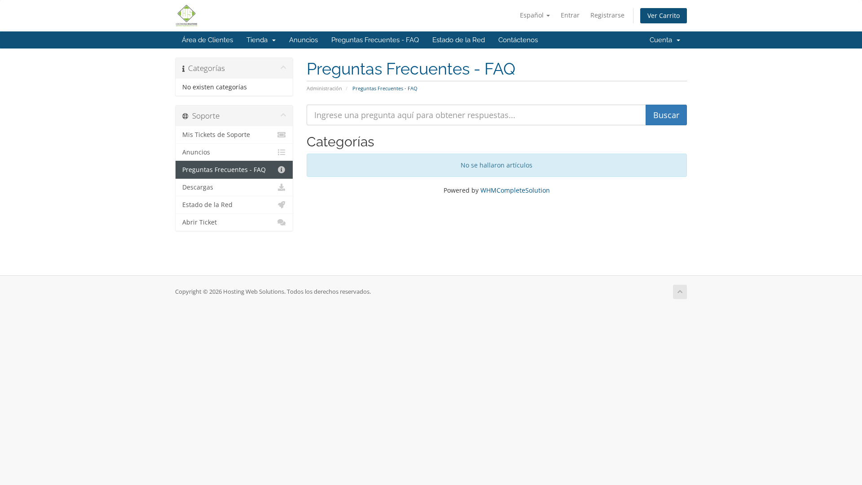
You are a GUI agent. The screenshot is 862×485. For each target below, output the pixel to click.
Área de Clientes (207, 40)
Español (532, 15)
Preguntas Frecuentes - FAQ (375, 40)
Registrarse (607, 15)
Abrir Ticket (199, 222)
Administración (324, 88)
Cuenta (663, 40)
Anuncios (303, 40)
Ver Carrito (663, 15)
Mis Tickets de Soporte (216, 135)
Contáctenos (518, 40)
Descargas (197, 187)
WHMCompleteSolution (515, 190)
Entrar (570, 15)
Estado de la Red (458, 40)
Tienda (258, 40)
